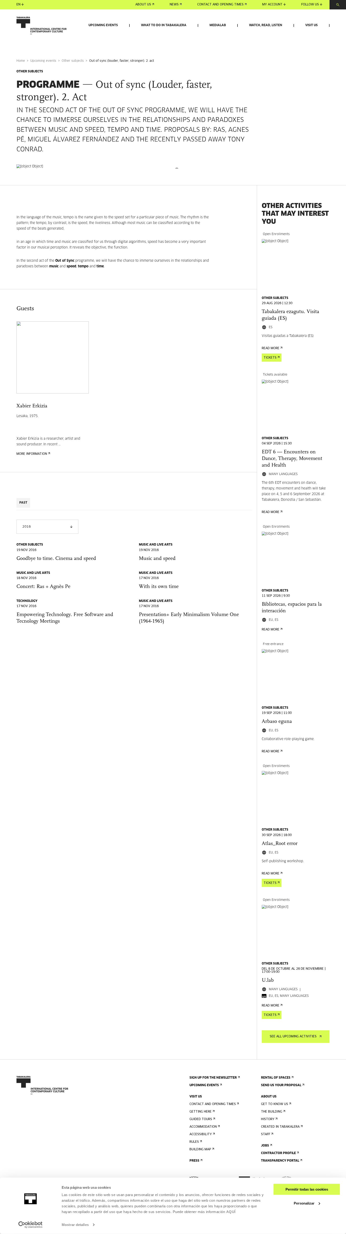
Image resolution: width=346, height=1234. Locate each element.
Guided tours (200, 1119)
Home (20, 60)
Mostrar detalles (75, 1225)
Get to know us (274, 1104)
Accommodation (203, 1126)
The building (271, 1111)
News (174, 4)
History (267, 1119)
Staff (265, 1134)
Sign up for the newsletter (213, 1077)
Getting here (200, 1111)
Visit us (311, 25)
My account (272, 4)
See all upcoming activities (293, 1036)
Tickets (270, 357)
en (18, 4)
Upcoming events (103, 25)
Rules (194, 1141)
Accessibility (200, 1134)
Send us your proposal (281, 1085)
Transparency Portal (280, 1160)
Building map (200, 1149)
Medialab (217, 25)
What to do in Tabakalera (163, 25)
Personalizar (304, 1203)
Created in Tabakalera (280, 1126)
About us (143, 4)
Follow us (310, 4)
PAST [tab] (23, 502)
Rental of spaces (275, 1077)
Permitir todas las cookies (307, 1189)
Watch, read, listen (265, 25)
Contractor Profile (278, 1153)
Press (194, 1160)
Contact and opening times (220, 4)
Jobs (265, 1145)
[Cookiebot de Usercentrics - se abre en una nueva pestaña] (30, 1224)
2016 (26, 526)
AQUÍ (231, 1212)
